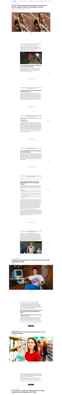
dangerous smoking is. (31, 317)
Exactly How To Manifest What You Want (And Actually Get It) (30, 193)
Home (12, 258)
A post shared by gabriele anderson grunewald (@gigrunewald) (31, 115)
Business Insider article (28, 374)
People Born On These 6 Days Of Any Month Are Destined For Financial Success (30, 197)
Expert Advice (45, 1)
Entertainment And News (17, 258)
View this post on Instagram (31, 78)
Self (25, 1)
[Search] (48, 1)
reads (26, 154)
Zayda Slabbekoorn (14, 335)
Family (27, 1)
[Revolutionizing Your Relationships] (14, 1)
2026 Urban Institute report (25, 378)
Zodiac (21, 1)
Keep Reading (31, 384)
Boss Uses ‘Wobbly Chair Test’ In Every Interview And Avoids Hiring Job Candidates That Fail (31, 195)
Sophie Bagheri (13, 263)
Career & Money (41, 1)
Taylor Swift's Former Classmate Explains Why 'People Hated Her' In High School (31, 191)
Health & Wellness (36, 1)
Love (19, 1)
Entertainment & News (31, 1)
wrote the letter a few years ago (29, 153)
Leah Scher (13, 10)
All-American (34, 209)
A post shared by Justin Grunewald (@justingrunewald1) (29, 87)
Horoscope (23, 1)
